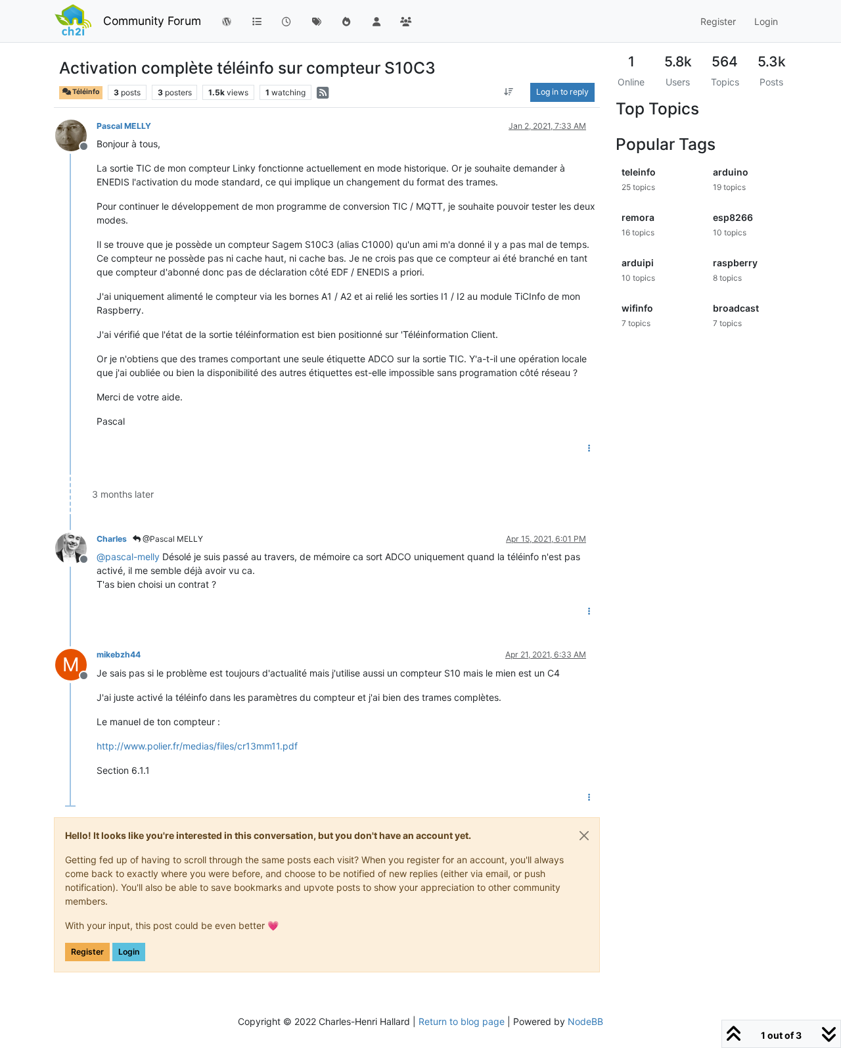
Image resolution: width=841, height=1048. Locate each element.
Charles (112, 539)
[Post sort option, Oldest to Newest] (509, 92)
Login (128, 952)
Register (87, 952)
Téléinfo (85, 91)
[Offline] (76, 134)
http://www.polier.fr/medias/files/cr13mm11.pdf (197, 745)
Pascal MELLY (124, 126)
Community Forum (152, 21)
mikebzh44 (119, 654)
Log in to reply (562, 92)
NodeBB (585, 1021)
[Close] (584, 835)
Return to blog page (462, 1021)
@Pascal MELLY (172, 539)
